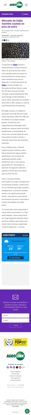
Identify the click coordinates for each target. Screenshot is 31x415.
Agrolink (5, 35)
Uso (22, 404)
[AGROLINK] (16, 5)
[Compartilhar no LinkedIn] (6, 40)
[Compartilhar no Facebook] (2, 40)
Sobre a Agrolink (15, 371)
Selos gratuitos (15, 378)
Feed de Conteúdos (16, 376)
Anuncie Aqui (15, 374)
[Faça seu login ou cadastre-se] (26, 4)
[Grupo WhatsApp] (27, 411)
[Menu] (5, 5)
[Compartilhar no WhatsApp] (8, 40)
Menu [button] (26, 14)
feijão (15, 65)
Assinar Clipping (15, 380)
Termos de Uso (11, 385)
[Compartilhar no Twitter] (4, 40)
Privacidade (21, 385)
